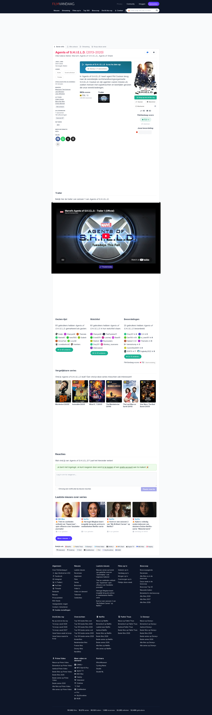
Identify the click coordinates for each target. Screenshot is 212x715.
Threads (57, 588)
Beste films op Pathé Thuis (127, 630)
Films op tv (122, 566)
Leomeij (107, 338)
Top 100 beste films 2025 (83, 624)
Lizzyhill (72, 341)
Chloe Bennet (60, 103)
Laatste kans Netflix (103, 627)
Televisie (77, 595)
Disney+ (89, 546)
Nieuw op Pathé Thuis (126, 621)
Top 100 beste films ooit (83, 621)
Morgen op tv (123, 576)
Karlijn (60, 334)
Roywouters (107, 341)
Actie (59, 72)
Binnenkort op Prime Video (62, 665)
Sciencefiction (70, 72)
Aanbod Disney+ (146, 627)
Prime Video (100, 546)
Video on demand (80, 591)
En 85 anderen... (65, 350)
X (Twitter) (58, 582)
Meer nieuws (62, 538)
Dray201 (95, 344)
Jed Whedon (59, 91)
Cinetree (71, 550)
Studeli (98, 669)
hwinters (77, 344)
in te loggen (107, 467)
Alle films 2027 (145, 599)
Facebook (58, 576)
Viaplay (150, 546)
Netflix (69, 546)
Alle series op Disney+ (148, 645)
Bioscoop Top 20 (146, 587)
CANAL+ (111, 546)
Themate (81, 334)
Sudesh (82, 338)
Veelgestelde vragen (60, 604)
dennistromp (133, 344)
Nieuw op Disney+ (146, 621)
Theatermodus (107, 267)
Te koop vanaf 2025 (59, 624)
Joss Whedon (60, 94)
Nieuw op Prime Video (60, 662)
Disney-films (78, 648)
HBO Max (141, 546)
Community (131, 4)
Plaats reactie (149, 489)
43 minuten (59, 84)
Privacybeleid (57, 598)
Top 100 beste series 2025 (84, 633)
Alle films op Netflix (103, 645)
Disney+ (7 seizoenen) (98, 69)
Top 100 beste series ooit (83, 630)
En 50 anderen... (100, 353)
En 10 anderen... (134, 356)
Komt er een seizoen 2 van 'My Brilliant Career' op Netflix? (106, 603)
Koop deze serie (100, 47)
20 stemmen (145, 124)
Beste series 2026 (102, 642)
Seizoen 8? (60, 118)
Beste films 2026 (102, 636)
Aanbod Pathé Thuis (125, 627)
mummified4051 (134, 348)
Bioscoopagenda (146, 570)
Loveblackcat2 (64, 344)
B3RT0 (131, 351)
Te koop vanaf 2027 (59, 630)
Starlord (95, 341)
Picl (99, 550)
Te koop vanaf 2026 (59, 627)
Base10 (116, 338)
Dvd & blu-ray (58, 617)
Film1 (80, 550)
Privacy (119, 4)
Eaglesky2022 (147, 351)
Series (76, 582)
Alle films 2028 (145, 602)
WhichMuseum (101, 662)
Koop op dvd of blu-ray (146, 97)
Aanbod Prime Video (59, 669)
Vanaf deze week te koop (62, 633)
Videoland (61, 550)
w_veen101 (146, 338)
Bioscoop (77, 585)
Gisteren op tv (123, 570)
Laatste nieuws (79, 570)
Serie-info (60, 47)
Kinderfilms (78, 639)
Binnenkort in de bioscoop (149, 593)
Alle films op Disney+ (147, 642)
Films (76, 579)
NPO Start (121, 546)
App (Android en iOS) (62, 573)
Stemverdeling (150, 362)
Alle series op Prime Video (62, 689)
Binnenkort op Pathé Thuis (127, 624)
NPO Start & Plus (82, 668)
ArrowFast (61, 341)
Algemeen (78, 576)
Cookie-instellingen (62, 610)
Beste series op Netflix (104, 639)
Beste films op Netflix (104, 633)
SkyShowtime (108, 550)
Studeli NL (99, 672)
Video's (77, 588)
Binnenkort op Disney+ (148, 624)
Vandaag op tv (123, 573)
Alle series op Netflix (103, 648)
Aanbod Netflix (101, 630)
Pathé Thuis (79, 546)
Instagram (58, 579)
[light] (126, 10)
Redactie (55, 591)
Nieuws (55, 595)
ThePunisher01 (111, 334)
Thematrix (145, 341)
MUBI (119, 550)
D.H (143, 334)
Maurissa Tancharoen (63, 89)
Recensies (78, 573)
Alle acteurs (73, 47)
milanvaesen (97, 348)
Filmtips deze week (125, 582)
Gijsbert (130, 341)
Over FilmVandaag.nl (59, 570)
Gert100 (130, 338)
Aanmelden (154, 4)
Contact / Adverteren (60, 607)
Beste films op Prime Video (62, 672)
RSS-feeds (56, 601)
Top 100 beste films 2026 (83, 627)
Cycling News (101, 665)
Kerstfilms (77, 652)
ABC (58, 125)
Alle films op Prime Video (61, 686)
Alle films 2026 (145, 596)
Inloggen (142, 4)
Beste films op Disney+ (148, 630)
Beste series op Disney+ (149, 636)
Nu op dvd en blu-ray (60, 621)
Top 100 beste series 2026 (84, 636)
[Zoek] (157, 10)
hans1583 (72, 338)
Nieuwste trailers (146, 590)
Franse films (78, 645)
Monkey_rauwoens (109, 344)
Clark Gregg (59, 99)
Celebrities (78, 598)
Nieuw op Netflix (102, 621)
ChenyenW (70, 334)
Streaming (86, 47)
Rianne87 (60, 338)
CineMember (90, 550)
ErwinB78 (96, 338)
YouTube (57, 585)
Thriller (59, 77)
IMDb (57, 131)
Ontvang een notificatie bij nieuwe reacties (74, 489)
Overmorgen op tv (125, 579)
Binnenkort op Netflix (104, 624)
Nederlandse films (80, 642)
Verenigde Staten (61, 66)
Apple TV (131, 546)
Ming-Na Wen (60, 101)
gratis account (126, 467)
